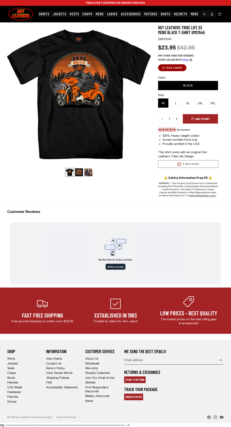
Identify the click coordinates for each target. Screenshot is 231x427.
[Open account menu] (212, 14)
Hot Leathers (22, 417)
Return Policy (55, 368)
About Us (91, 358)
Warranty (91, 368)
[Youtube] (221, 417)
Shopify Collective (97, 373)
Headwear (14, 392)
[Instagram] (215, 417)
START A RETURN (134, 379)
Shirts (11, 358)
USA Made (14, 387)
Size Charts (54, 358)
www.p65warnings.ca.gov (202, 195)
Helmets (12, 382)
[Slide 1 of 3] (70, 172)
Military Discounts (97, 396)
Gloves (12, 401)
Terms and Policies (66, 417)
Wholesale (92, 363)
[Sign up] (220, 360)
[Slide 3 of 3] (88, 172)
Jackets (12, 363)
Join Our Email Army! (100, 377)
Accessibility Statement (62, 387)
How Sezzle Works (59, 373)
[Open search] (204, 14)
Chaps (11, 373)
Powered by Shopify (41, 417)
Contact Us (54, 363)
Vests (10, 368)
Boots (11, 377)
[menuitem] (194, 14)
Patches (12, 396)
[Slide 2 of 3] (79, 172)
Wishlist (90, 382)
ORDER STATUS (133, 396)
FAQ (49, 382)
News (89, 401)
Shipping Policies (57, 377)
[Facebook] (209, 417)
